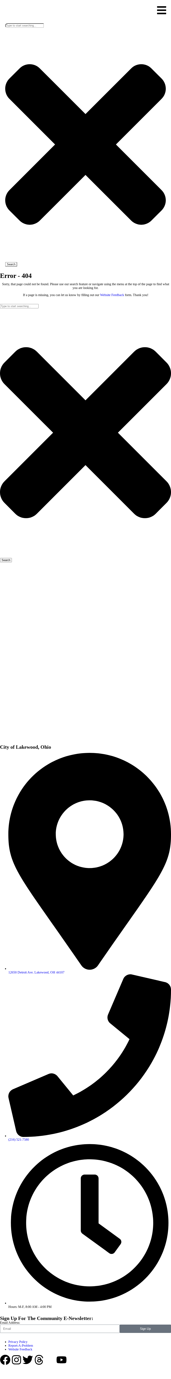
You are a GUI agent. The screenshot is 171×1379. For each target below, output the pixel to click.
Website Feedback (112, 295)
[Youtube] (61, 1360)
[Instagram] (16, 1360)
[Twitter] (28, 1360)
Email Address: (10, 1322)
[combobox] (24, 25)
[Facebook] (5, 1360)
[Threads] (39, 1360)
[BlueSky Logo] (50, 1360)
